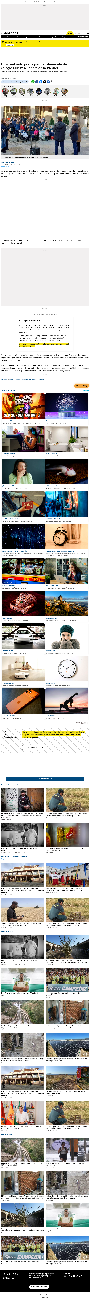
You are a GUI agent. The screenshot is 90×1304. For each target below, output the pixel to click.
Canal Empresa (63, 37)
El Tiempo (35, 37)
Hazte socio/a (70, 33)
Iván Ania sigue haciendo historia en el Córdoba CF (19, 993)
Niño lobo (25, 1)
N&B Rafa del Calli (15, 1)
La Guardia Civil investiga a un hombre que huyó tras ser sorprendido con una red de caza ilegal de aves (66, 815)
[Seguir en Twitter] (65, 1276)
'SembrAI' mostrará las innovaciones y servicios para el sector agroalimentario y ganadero (21, 924)
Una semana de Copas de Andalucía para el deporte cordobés (64, 994)
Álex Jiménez (4, 995)
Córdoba (11, 379)
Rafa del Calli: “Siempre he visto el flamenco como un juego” (21, 849)
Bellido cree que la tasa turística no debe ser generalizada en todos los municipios (22, 1127)
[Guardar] (52, 81)
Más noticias (4, 379)
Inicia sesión (78, 33)
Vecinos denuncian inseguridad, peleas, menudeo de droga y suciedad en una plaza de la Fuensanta (22, 1060)
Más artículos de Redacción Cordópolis (14, 857)
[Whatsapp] (33, 81)
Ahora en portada (7, 931)
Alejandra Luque (50, 1030)
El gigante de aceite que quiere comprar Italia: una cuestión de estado (64, 849)
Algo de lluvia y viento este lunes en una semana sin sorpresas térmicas (65, 1164)
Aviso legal (45, 1297)
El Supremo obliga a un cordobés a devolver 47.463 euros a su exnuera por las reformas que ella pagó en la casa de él (67, 1027)
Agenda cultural (53, 1)
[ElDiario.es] (82, 37)
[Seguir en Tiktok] (77, 1276)
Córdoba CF (59, 1)
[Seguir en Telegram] (69, 1276)
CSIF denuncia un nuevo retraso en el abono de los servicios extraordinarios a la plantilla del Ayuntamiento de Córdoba (22, 890)
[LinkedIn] (48, 81)
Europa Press (49, 1062)
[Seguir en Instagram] (71, 1276)
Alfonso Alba (49, 852)
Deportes (20, 37)
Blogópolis (27, 37)
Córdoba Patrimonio (67, 1)
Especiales (54, 37)
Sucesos (21, 1)
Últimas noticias (6, 1134)
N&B (47, 37)
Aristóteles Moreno (6, 819)
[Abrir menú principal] (88, 33)
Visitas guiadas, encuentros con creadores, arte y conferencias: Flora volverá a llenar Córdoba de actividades (67, 961)
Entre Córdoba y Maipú (44, 1)
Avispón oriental (31, 1)
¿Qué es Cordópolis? (45, 1294)
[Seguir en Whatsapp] (79, 1276)
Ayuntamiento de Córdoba (29, 379)
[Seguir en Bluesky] (62, 1276)
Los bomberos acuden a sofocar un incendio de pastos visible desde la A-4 (65, 1092)
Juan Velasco (4, 852)
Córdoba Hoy (6, 37)
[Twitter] (44, 81)
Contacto (45, 1300)
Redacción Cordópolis (7, 162)
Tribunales (37, 1)
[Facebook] (36, 81)
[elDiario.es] (12, 1278)
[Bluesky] (40, 81)
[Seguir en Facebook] (67, 1276)
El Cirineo (42, 37)
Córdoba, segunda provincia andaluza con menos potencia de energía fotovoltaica (67, 1060)
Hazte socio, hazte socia (35, 747)
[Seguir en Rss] (81, 1276)
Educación (41, 379)
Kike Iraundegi (50, 1167)
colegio (18, 379)
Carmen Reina (49, 964)
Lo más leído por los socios (10, 785)
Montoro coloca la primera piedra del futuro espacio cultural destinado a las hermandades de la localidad (65, 889)
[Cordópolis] (12, 1274)
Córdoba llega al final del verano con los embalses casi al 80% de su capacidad (21, 1027)
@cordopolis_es (6, 166)
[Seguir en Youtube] (74, 1276)
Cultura (13, 37)
